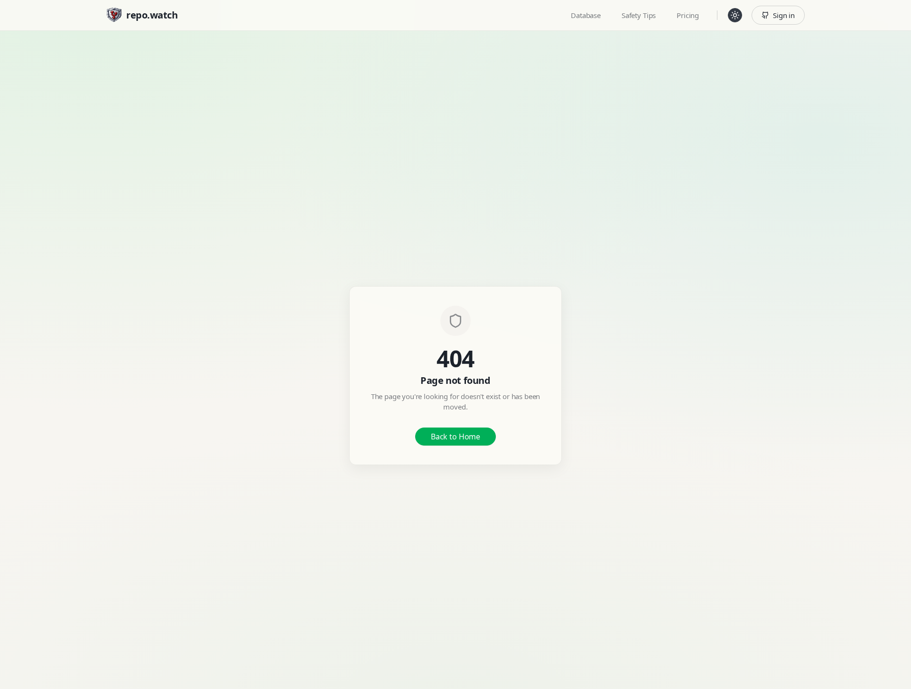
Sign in (784, 15)
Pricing (688, 15)
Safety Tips (639, 15)
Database (586, 15)
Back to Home (455, 436)
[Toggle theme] (735, 15)
